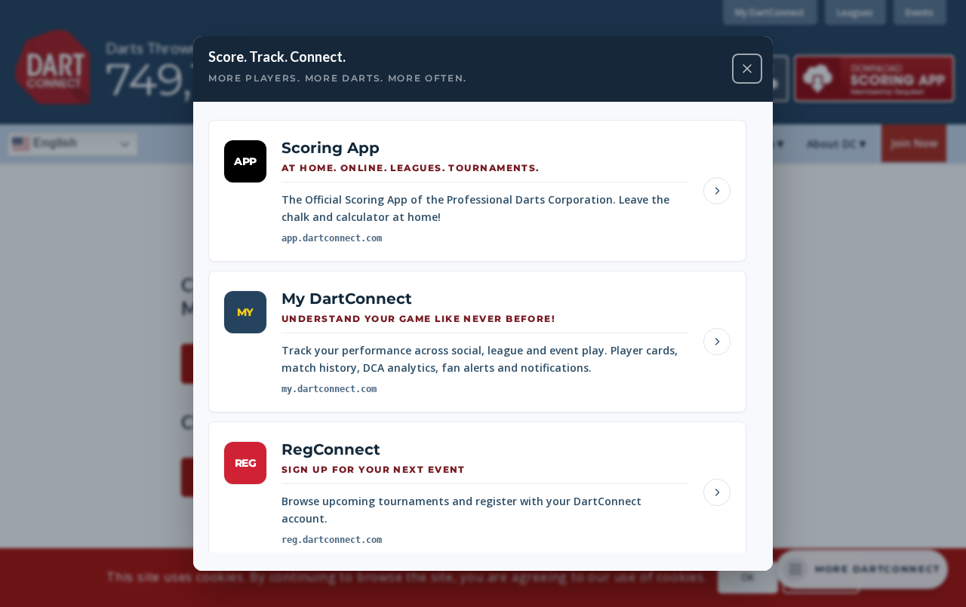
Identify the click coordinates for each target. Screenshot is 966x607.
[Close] (747, 68)
